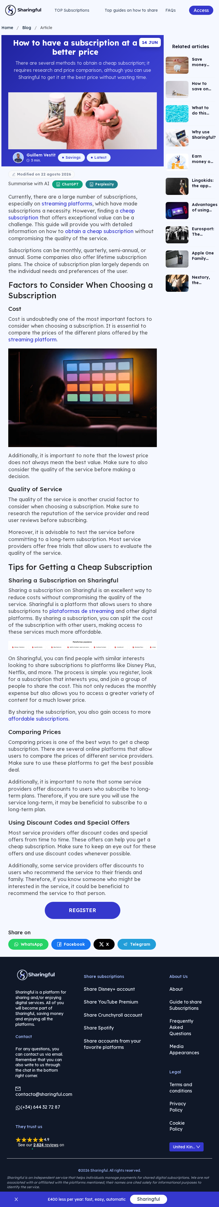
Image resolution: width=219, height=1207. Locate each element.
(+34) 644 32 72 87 (40, 1107)
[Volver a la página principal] (23, 10)
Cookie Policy (177, 1126)
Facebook (74, 944)
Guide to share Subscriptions (185, 1005)
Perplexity (104, 184)
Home (7, 27)
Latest (100, 157)
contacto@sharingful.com (43, 1094)
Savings (73, 157)
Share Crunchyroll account (113, 1015)
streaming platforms (67, 203)
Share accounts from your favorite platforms (112, 1044)
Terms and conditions (180, 1088)
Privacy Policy (177, 1107)
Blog (26, 27)
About (176, 989)
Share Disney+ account (109, 989)
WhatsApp (32, 944)
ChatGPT (70, 184)
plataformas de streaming (81, 611)
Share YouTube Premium (111, 1002)
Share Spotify (99, 1028)
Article (46, 27)
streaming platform (32, 339)
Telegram (140, 944)
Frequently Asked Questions (181, 1027)
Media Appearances (184, 1049)
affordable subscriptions (38, 718)
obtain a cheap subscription (99, 231)
